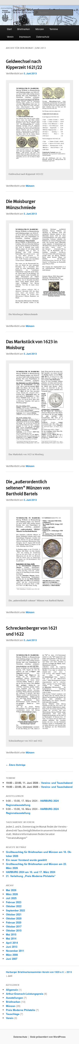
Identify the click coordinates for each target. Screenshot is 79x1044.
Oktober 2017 (13, 926)
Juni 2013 (11, 946)
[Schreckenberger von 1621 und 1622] (39, 692)
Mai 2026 (11, 890)
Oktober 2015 (13, 930)
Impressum (25, 36)
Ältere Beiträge (16, 765)
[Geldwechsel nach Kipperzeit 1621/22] (39, 126)
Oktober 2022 (13, 906)
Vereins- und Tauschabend (56, 783)
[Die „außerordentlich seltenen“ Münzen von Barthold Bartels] (39, 552)
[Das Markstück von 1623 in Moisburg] (39, 406)
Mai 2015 (11, 934)
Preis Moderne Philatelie (20, 1010)
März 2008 (12, 954)
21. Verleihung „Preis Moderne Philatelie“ (31, 876)
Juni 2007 (11, 959)
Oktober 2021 (13, 914)
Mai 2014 (11, 938)
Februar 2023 (13, 902)
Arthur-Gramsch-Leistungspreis (24, 993)
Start (9, 29)
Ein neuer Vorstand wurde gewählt (26, 860)
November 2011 (15, 950)
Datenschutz (42, 36)
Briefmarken (23, 29)
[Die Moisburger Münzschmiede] (39, 266)
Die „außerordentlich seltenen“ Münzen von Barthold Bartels (28, 487)
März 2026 (12, 894)
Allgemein (12, 989)
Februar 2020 (13, 922)
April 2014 (12, 942)
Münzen (30, 185)
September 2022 (15, 910)
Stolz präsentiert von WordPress (48, 1036)
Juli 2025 (11, 898)
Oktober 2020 (13, 918)
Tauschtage (12, 1014)
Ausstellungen (14, 997)
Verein (10, 36)
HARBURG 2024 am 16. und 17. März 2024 (30, 872)
